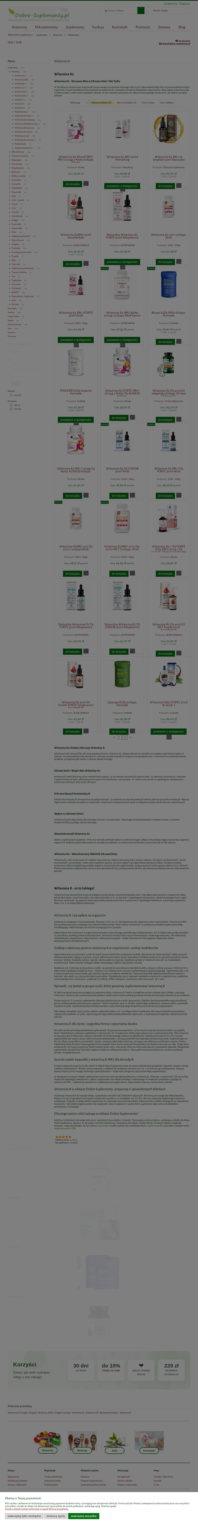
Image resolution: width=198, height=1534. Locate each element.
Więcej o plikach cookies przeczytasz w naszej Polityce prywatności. (37, 1509)
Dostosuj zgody (56, 1516)
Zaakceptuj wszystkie (84, 1516)
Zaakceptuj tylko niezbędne (24, 1516)
